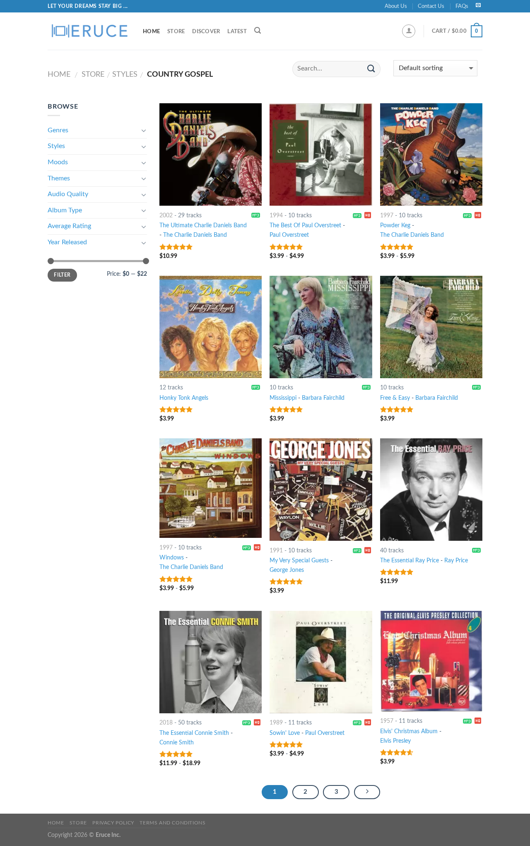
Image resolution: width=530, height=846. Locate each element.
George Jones (287, 570)
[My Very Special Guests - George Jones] (321, 489)
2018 (166, 723)
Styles (124, 74)
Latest (237, 31)
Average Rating (69, 226)
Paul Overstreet (289, 235)
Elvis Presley (395, 741)
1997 (386, 215)
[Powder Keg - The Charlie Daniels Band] (431, 154)
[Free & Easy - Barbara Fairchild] (431, 327)
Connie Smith (176, 742)
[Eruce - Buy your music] (89, 31)
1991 (276, 550)
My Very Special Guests (299, 560)
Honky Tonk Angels (183, 398)
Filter (62, 274)
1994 (276, 215)
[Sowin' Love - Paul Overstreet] (321, 662)
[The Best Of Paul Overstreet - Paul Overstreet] (321, 154)
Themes (59, 178)
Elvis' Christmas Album (409, 731)
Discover (206, 31)
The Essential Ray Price (409, 560)
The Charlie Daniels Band (195, 235)
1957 (386, 721)
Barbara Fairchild (323, 398)
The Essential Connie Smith (194, 733)
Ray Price (456, 560)
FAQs (461, 6)
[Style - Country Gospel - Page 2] (367, 792)
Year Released (67, 242)
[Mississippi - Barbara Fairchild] (321, 327)
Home (151, 31)
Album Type (65, 210)
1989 (276, 723)
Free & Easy (395, 398)
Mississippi (283, 398)
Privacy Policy (113, 822)
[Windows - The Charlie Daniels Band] (210, 488)
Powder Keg (395, 225)
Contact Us (431, 6)
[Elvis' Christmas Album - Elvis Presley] (431, 661)
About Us (396, 6)
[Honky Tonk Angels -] (210, 327)
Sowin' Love (285, 733)
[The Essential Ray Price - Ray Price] (431, 489)
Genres (58, 130)
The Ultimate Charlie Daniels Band (203, 225)
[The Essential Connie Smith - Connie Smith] (210, 662)
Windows (171, 557)
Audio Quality (68, 194)
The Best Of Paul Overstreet (305, 225)
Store (176, 31)
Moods (58, 162)
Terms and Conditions (172, 822)
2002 (166, 215)
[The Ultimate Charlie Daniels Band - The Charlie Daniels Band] (210, 154)
